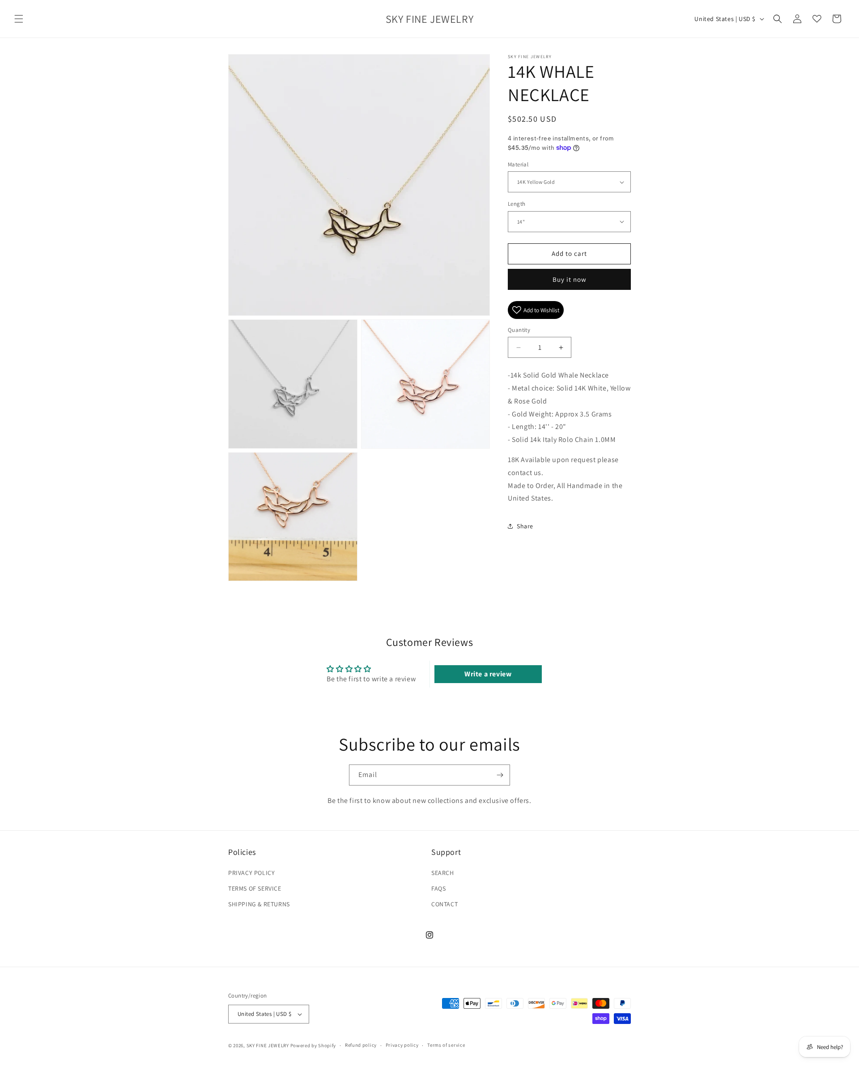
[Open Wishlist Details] (817, 19)
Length (516, 204)
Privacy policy (402, 1045)
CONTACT (444, 904)
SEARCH (442, 873)
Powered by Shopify (313, 1045)
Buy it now (570, 279)
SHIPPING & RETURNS (259, 904)
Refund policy (361, 1045)
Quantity (519, 330)
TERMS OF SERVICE (254, 888)
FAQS (438, 888)
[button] (19, 19)
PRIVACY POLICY (251, 873)
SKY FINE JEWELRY (268, 1045)
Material (518, 164)
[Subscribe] (500, 775)
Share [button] (525, 526)
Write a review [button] (487, 674)
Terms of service (446, 1045)
